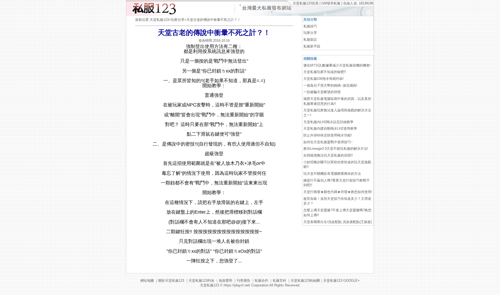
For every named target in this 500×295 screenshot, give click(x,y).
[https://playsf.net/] (153, 15)
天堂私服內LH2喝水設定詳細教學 (328, 122)
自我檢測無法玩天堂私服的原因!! (328, 155)
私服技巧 (310, 26)
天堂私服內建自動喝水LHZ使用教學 (330, 128)
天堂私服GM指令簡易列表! (323, 79)
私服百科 (279, 280)
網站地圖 (147, 280)
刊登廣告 (243, 280)
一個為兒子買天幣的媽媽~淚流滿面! (330, 85)
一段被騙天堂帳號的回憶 (322, 92)
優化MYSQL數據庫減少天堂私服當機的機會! (337, 65)
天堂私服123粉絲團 (305, 280)
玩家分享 (177, 20)
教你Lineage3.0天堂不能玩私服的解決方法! (335, 148)
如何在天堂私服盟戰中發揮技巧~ (328, 142)
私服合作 (261, 280)
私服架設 (310, 39)
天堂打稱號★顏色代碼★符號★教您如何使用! (337, 192)
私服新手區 (311, 46)
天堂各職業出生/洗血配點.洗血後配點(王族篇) (337, 222)
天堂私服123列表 (201, 280)
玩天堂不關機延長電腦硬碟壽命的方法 (332, 174)
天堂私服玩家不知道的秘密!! (324, 72)
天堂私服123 (159, 20)
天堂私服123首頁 (305, 3)
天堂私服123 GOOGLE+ (341, 280)
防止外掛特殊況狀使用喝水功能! (327, 135)
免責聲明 (225, 280)
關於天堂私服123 (171, 280)
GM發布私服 (330, 3)
